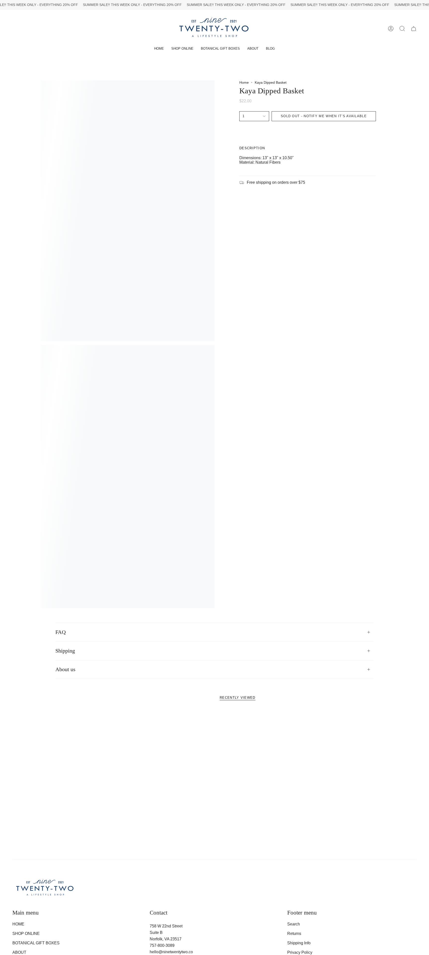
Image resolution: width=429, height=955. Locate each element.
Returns (294, 933)
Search (293, 924)
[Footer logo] (45, 888)
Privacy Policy (299, 952)
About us (65, 669)
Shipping (65, 651)
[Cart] (413, 28)
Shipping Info (299, 943)
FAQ (60, 632)
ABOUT (19, 952)
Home (244, 82)
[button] (182, 48)
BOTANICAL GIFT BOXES (36, 943)
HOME (18, 924)
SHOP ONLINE (26, 933)
